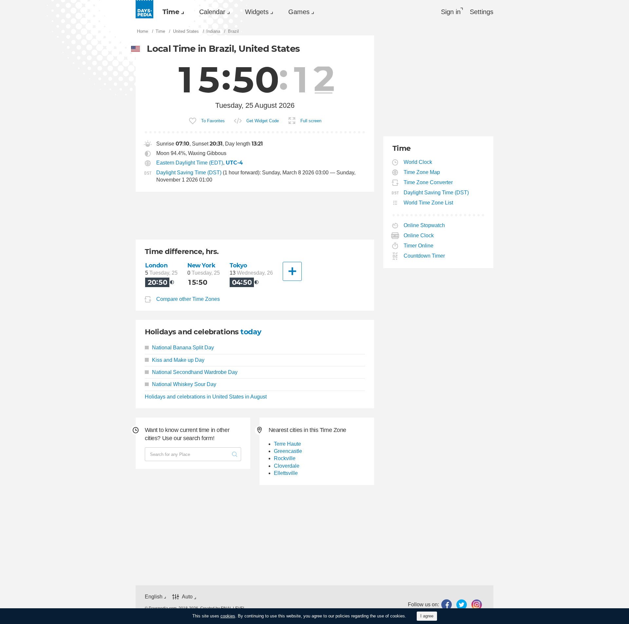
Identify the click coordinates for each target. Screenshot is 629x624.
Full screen (310, 120)
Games (299, 11)
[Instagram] (476, 604)
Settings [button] (481, 11)
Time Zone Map (422, 172)
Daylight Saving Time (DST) (188, 172)
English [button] (153, 596)
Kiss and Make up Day (178, 360)
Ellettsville (286, 473)
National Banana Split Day (183, 347)
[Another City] (292, 271)
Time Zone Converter (428, 182)
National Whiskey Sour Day (184, 384)
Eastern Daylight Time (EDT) (189, 163)
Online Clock (419, 235)
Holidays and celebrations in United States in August (206, 397)
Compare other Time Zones (188, 299)
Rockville (284, 458)
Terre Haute (287, 444)
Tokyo (238, 265)
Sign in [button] (451, 11)
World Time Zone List (428, 202)
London (156, 265)
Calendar (212, 11)
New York (201, 265)
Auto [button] (187, 596)
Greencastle (288, 451)
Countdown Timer (424, 256)
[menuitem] (171, 11)
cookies (227, 616)
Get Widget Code (262, 120)
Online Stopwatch (424, 225)
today (250, 331)
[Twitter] (461, 604)
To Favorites (213, 120)
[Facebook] (446, 604)
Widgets (257, 11)
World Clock (418, 162)
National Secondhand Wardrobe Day (195, 372)
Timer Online (418, 245)
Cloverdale (286, 466)
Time (171, 12)
